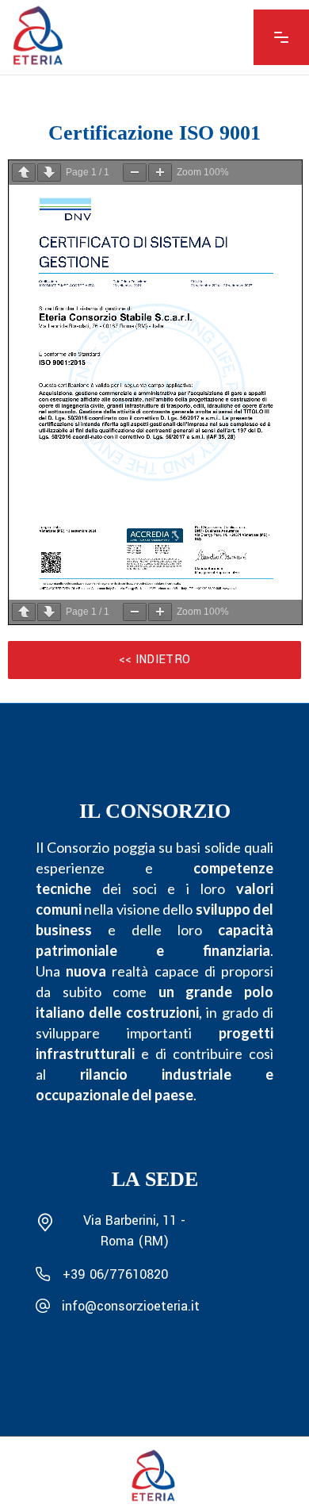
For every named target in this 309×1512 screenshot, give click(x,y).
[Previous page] (24, 172)
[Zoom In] (160, 172)
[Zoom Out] (135, 172)
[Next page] (49, 172)
